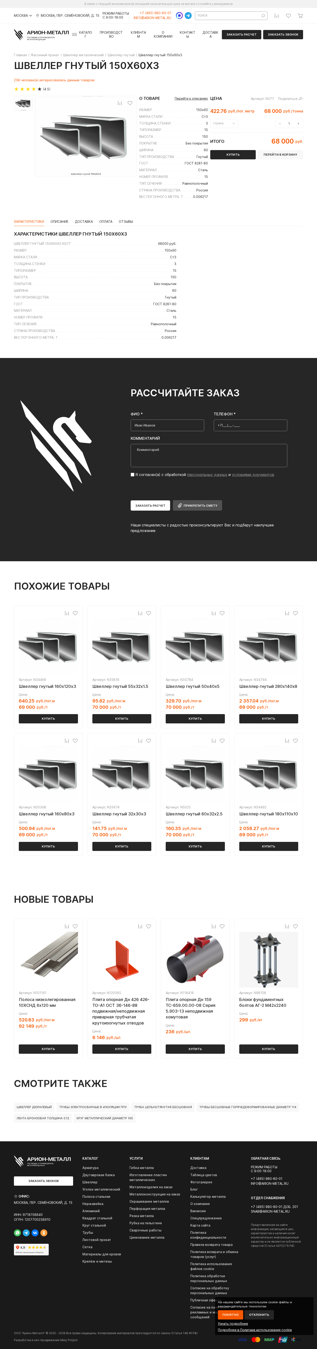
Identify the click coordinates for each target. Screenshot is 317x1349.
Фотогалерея (201, 1182)
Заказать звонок (283, 34)
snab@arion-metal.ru (270, 1211)
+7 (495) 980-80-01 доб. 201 (274, 1207)
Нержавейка (92, 1204)
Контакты (187, 34)
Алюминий (91, 1211)
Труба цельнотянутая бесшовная (163, 1107)
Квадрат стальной (97, 1218)
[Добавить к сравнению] (119, 103)
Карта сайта (200, 1225)
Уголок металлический (101, 1189)
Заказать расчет (241, 34)
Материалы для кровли (101, 1254)
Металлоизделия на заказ (150, 1187)
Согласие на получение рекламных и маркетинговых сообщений (214, 1312)
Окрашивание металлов (149, 1201)
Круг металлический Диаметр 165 (105, 1118)
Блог (194, 1189)
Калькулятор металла (208, 1196)
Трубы (87, 1232)
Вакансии (198, 1211)
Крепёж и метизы (97, 1261)
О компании (163, 34)
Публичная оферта (205, 1300)
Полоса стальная (96, 1196)
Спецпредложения (206, 1218)
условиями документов (253, 474)
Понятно (231, 1314)
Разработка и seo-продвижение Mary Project (46, 1340)
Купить (48, 718)
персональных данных (207, 474)
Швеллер (89, 1182)
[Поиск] (263, 15)
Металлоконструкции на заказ (154, 1194)
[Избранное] (288, 15)
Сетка (87, 1247)
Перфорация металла (147, 1209)
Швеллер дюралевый (34, 1107)
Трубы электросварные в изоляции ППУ (93, 1107)
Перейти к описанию (191, 98)
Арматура (90, 1168)
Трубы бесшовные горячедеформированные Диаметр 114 (247, 1107)
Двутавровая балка (98, 1175)
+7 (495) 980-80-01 (155, 13)
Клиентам (138, 34)
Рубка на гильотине (145, 1223)
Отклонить (259, 1314)
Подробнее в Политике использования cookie (255, 1330)
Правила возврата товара (211, 1245)
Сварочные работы (145, 1230)
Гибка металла (141, 1168)
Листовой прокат (96, 1240)
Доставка (210, 34)
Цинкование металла (146, 1237)
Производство (111, 34)
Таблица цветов (203, 1175)
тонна (218, 123)
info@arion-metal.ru (152, 18)
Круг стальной (94, 1225)
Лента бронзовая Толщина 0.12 (43, 1118)
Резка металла (141, 1216)
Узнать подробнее (233, 1324)
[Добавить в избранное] (130, 103)
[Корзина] (300, 15)
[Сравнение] (276, 15)
